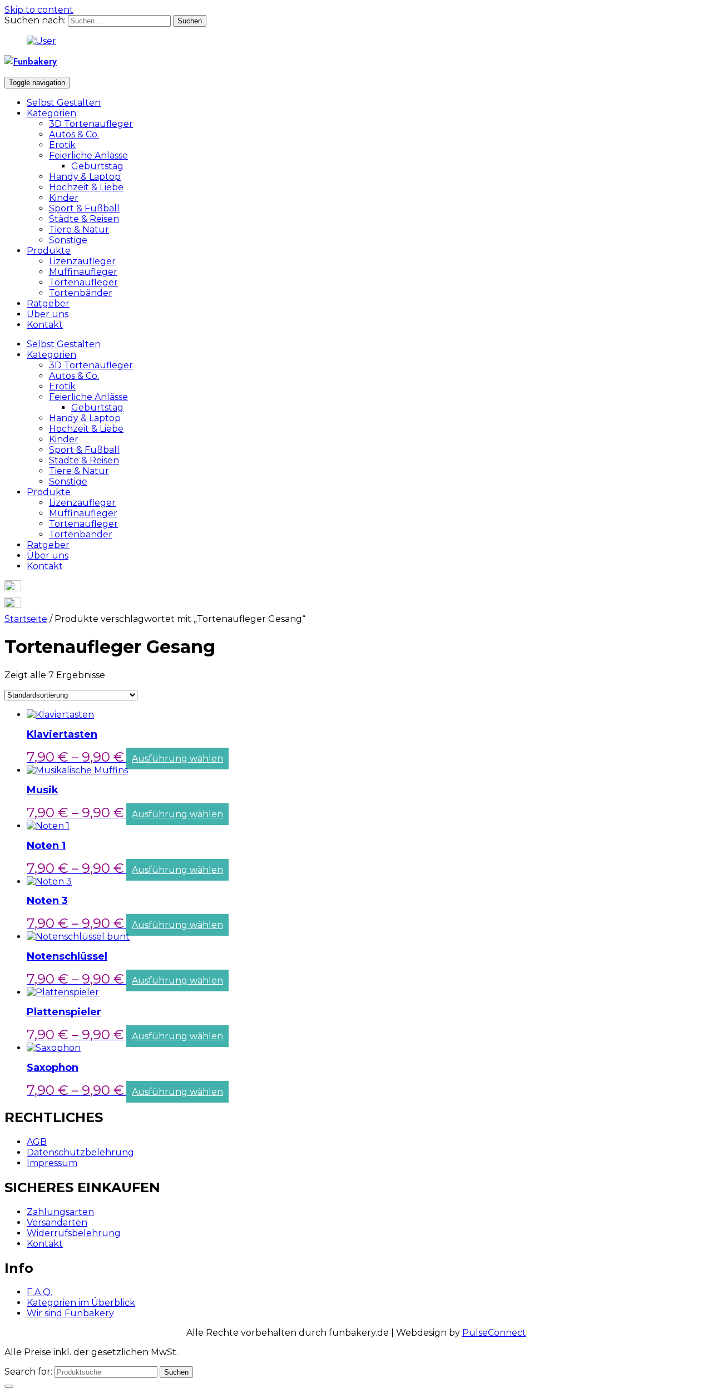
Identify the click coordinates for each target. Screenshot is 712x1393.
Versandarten (57, 1222)
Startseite (25, 619)
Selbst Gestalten (64, 102)
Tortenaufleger (83, 282)
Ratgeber (48, 303)
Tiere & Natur (79, 229)
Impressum (52, 1163)
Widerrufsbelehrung (74, 1233)
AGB (37, 1142)
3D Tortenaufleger (91, 123)
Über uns (47, 314)
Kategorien (51, 113)
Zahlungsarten (60, 1212)
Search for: (28, 1371)
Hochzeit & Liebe (86, 187)
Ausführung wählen (177, 758)
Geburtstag (97, 166)
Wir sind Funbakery (70, 1313)
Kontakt (45, 324)
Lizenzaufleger (82, 261)
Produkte (49, 250)
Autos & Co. (74, 134)
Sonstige (68, 240)
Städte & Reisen (84, 219)
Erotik (62, 145)
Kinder (63, 197)
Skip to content (38, 9)
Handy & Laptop (85, 176)
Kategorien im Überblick (81, 1302)
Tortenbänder (80, 293)
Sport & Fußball (84, 208)
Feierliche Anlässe (88, 155)
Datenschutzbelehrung (80, 1152)
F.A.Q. (39, 1292)
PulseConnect (494, 1332)
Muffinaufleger (83, 271)
